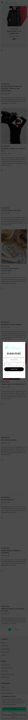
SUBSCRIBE (14, 369)
